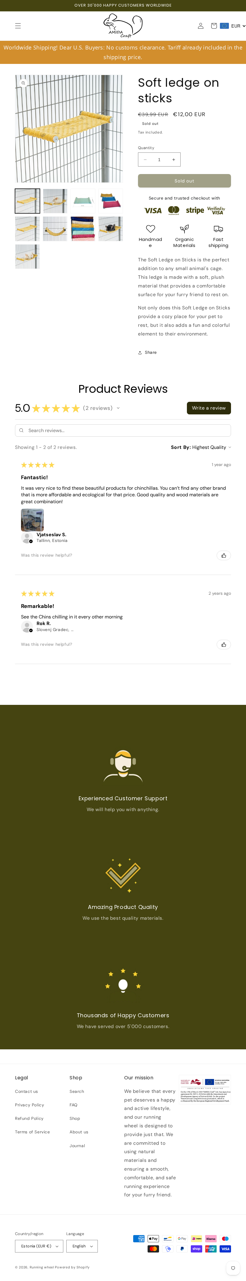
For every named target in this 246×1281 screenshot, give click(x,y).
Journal (77, 1145)
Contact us (26, 1091)
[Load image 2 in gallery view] (55, 201)
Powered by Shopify (72, 1267)
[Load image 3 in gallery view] (82, 201)
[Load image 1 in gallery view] (27, 201)
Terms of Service (32, 1132)
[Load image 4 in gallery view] (110, 201)
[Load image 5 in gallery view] (27, 228)
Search (77, 1091)
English (79, 1246)
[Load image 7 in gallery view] (82, 228)
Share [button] (151, 352)
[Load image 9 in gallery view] (27, 256)
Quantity (146, 147)
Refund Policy (29, 1118)
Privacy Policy (29, 1105)
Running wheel (42, 1267)
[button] (18, 25)
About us (79, 1132)
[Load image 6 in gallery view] (55, 228)
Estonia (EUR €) (36, 1246)
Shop (75, 1118)
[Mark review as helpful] (224, 555)
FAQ (74, 1105)
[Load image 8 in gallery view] (110, 228)
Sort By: (181, 447)
